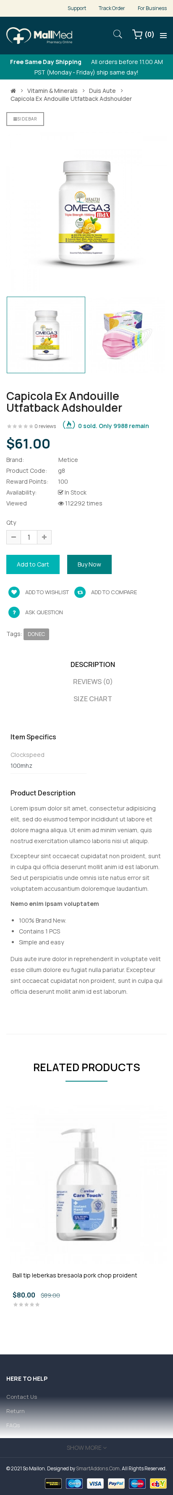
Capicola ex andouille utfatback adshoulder (71, 99)
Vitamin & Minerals (52, 91)
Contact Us (21, 1396)
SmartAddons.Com (98, 1468)
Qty (11, 522)
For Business (152, 8)
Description (93, 664)
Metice (68, 460)
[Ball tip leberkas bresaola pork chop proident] (86, 1184)
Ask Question (44, 612)
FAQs (13, 1425)
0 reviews (45, 426)
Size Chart (92, 698)
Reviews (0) (93, 681)
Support (77, 8)
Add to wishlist (46, 592)
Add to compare (113, 592)
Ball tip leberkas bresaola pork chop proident (75, 1275)
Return (15, 1411)
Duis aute (102, 91)
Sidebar (27, 119)
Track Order (112, 8)
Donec (36, 634)
